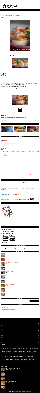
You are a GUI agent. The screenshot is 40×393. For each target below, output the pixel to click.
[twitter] (31, 1)
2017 (20, 330)
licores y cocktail (14, 351)
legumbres (3, 351)
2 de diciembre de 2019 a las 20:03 (8, 141)
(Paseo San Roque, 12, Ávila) (11, 222)
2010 (20, 342)
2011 (20, 340)
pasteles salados (4, 354)
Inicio (2, 13)
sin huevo (7, 359)
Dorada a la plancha (8, 280)
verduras (24, 361)
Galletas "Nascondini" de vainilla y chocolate (12, 368)
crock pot (18, 348)
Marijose (5, 140)
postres (11, 356)
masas (3, 353)
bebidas (28, 346)
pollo (7, 356)
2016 (20, 332)
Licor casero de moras (9, 271)
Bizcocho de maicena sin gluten (10, 253)
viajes (27, 361)
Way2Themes (17, 391)
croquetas (22, 348)
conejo (10, 348)
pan (29, 353)
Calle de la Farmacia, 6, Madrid (32, 221)
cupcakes (27, 348)
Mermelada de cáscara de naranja (11, 258)
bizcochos (32, 346)
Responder (5, 144)
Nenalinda (5, 148)
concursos (6, 348)
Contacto (5, 0)
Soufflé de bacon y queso (5, 132)
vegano (20, 361)
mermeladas (7, 353)
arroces (24, 346)
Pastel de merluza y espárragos (10, 381)
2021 (20, 323)
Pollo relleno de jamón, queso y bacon (11, 377)
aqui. (9, 219)
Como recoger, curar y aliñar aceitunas (11, 262)
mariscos (34, 351)
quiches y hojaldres (31, 356)
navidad (23, 353)
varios (17, 361)
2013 (20, 337)
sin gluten (3, 359)
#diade (3, 346)
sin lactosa (11, 359)
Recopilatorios (10, 0)
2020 (20, 325)
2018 (20, 328)
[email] (38, 1)
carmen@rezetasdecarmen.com (9, 191)
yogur (34, 361)
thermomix (3, 361)
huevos (4, 13)
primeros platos (15, 356)
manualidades (29, 351)
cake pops (36, 346)
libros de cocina (8, 351)
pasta (32, 353)
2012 (20, 339)
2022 (20, 322)
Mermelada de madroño (9, 275)
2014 (20, 335)
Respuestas (6, 146)
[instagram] (33, 1)
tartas (33, 359)
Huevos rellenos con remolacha (32, 132)
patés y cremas (14, 354)
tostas (7, 361)
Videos (15, 0)
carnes (3, 348)
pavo (18, 354)
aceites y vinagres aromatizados (10, 346)
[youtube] (37, 1)
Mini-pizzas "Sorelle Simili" (9, 284)
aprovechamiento (19, 346)
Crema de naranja (8, 288)
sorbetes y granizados (24, 359)
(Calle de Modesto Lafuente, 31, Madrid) (14, 220)
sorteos (30, 359)
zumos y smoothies (4, 362)
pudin (25, 356)
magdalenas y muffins (21, 351)
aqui (35, 79)
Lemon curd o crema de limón (10, 293)
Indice (2, 0)
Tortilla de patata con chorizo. (18, 132)
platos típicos (4, 356)
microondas (12, 353)
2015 (20, 333)
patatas (9, 354)
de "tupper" (31, 348)
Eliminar (8, 144)
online (20, 221)
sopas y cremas (17, 359)
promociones (21, 356)
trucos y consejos (12, 361)
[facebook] (29, 1)
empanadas (36, 348)
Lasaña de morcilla (8, 372)
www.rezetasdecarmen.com (15, 197)
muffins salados (17, 353)
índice (9, 188)
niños (26, 353)
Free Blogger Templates (27, 391)
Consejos (14, 348)
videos (31, 361)
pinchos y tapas (27, 354)
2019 (20, 327)
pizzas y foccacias (34, 354)
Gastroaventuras (20, 0)
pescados (22, 354)
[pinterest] (35, 1)
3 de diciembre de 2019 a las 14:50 (8, 149)
